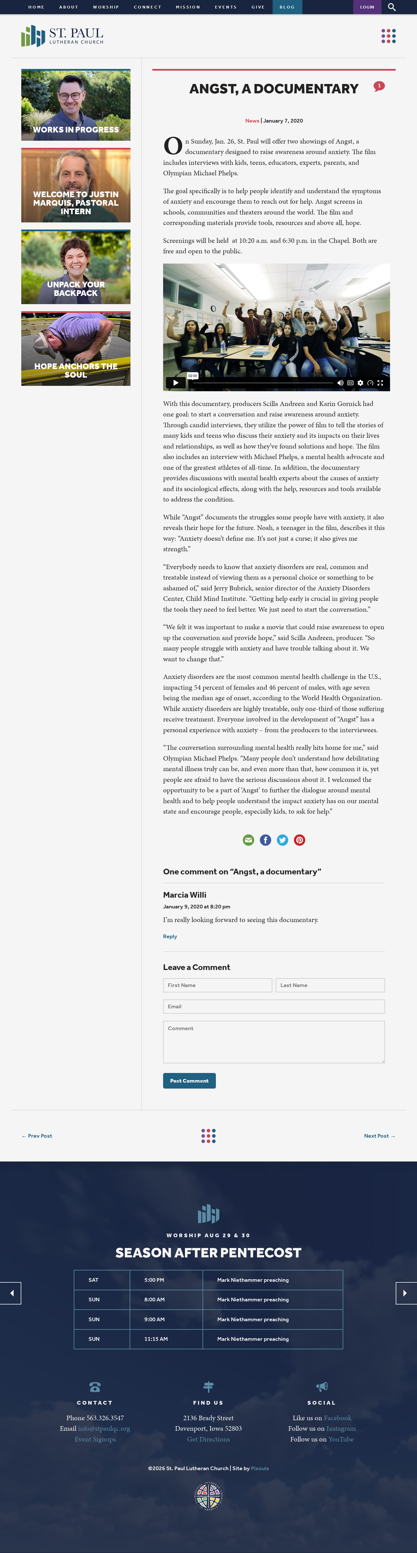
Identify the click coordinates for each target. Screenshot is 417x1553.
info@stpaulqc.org (104, 1428)
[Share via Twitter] (282, 840)
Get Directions (208, 1439)
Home (36, 7)
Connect (148, 7)
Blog (287, 7)
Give (259, 7)
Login (367, 7)
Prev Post (40, 1135)
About (69, 7)
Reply (170, 936)
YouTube (341, 1439)
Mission (188, 7)
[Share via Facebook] (265, 840)
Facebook (337, 1418)
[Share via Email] (248, 840)
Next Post (376, 1135)
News (252, 120)
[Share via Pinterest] (299, 840)
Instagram (341, 1428)
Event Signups (95, 1439)
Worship (106, 7)
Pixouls (260, 1468)
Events (226, 7)
